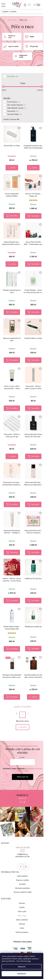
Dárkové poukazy (22, 932)
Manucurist (13, 111)
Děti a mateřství (22, 920)
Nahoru (23, 727)
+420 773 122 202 (23, 847)
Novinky (22, 903)
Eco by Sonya (13, 102)
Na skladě (12, 76)
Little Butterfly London (16, 108)
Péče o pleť (22, 911)
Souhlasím (21, 973)
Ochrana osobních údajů (22, 892)
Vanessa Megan (14, 114)
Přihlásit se (22, 777)
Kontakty (22, 884)
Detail (13, 168)
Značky (22, 907)
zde (29, 961)
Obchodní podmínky (22, 888)
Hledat (3, 14)
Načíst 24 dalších (22, 707)
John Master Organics (16, 105)
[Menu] (3, 5)
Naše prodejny (22, 876)
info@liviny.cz (22, 854)
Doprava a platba (22, 880)
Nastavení (21, 967)
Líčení (22, 928)
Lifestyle (22, 924)
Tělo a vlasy (22, 916)
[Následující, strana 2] (22, 715)
